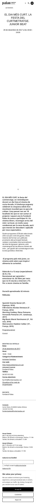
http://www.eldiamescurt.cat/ (13, 365)
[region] (18, 487)
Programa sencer (8, 330)
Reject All (18, 500)
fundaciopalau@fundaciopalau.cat (13, 411)
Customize (18, 494)
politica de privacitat (20, 465)
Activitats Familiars (9, 359)
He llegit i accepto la (15, 465)
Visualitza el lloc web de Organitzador (10, 383)
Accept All (18, 489)
